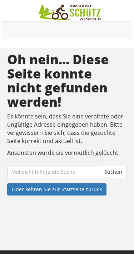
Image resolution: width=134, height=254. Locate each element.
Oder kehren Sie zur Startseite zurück (57, 189)
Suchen (113, 171)
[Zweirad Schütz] (69, 12)
